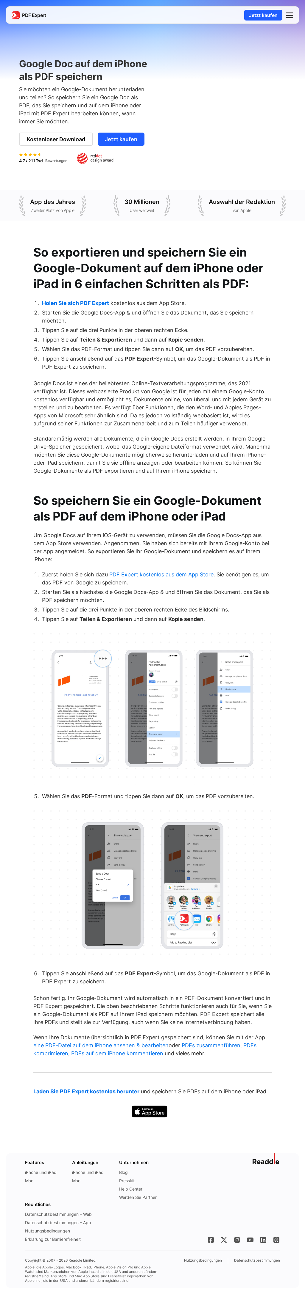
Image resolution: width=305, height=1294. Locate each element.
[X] (224, 1239)
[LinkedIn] (263, 1239)
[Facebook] (210, 1239)
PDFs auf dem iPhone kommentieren (117, 1053)
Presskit (127, 1180)
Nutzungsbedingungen (47, 1230)
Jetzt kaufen (263, 15)
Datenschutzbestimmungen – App (58, 1222)
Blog (123, 1172)
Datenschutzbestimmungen (257, 1260)
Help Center (130, 1188)
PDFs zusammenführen (211, 1045)
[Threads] (276, 1239)
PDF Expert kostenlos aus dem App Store (161, 574)
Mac (29, 1180)
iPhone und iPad (41, 1172)
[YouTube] (250, 1239)
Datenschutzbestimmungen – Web (58, 1214)
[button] (289, 15)
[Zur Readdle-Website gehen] (266, 1158)
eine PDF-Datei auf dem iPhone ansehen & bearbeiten (101, 1045)
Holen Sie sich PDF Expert (75, 303)
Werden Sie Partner (138, 1197)
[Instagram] (237, 1239)
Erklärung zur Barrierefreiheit (53, 1239)
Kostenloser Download (56, 139)
